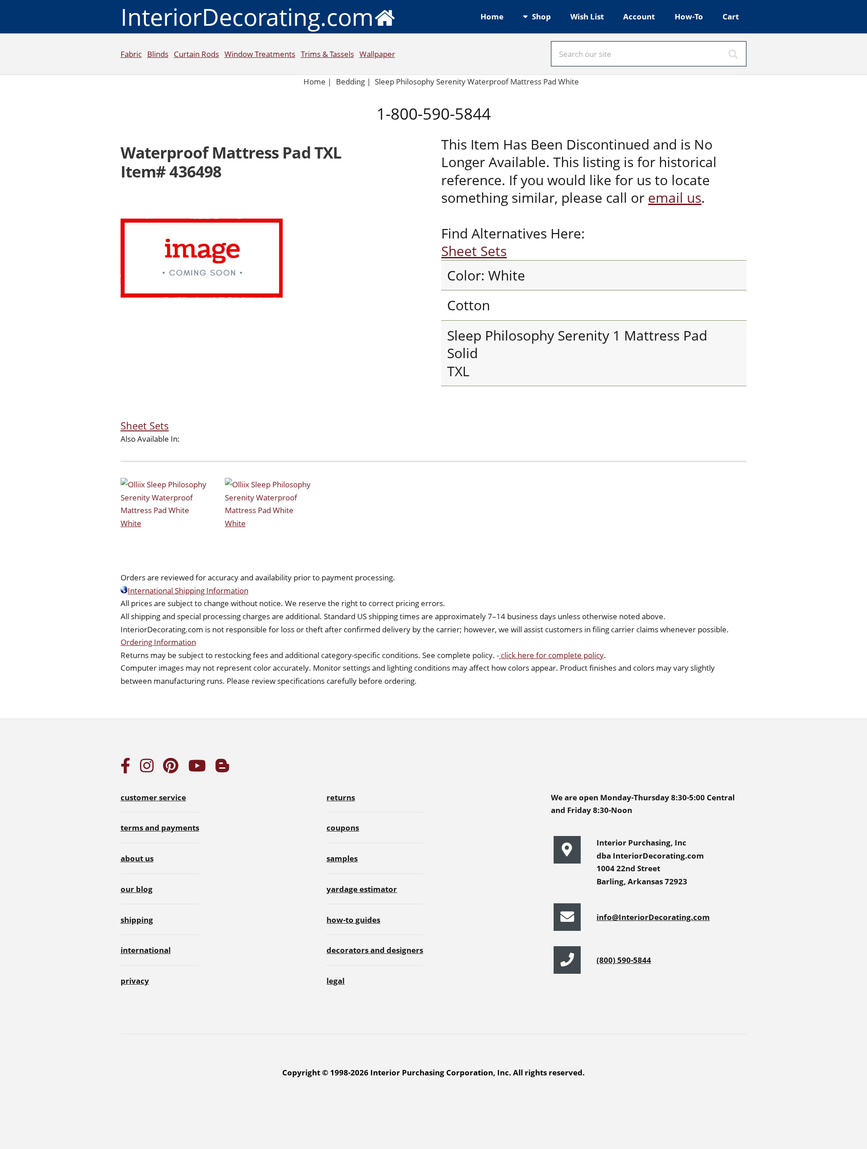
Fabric (131, 53)
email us (674, 197)
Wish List (587, 16)
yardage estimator (361, 888)
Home (491, 16)
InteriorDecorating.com (247, 16)
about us (137, 858)
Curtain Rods (196, 53)
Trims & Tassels (327, 53)
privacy (135, 980)
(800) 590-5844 (624, 959)
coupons (342, 827)
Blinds (157, 53)
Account (639, 16)
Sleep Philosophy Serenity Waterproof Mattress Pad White (477, 81)
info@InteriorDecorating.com (653, 916)
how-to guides (353, 919)
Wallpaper (377, 53)
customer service (153, 797)
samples (342, 858)
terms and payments (160, 827)
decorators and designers (374, 949)
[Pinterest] (170, 768)
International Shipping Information (188, 590)
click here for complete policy (551, 654)
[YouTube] (197, 768)
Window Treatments (259, 53)
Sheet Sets (474, 251)
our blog (137, 888)
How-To (689, 16)
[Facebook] (126, 768)
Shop (541, 16)
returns (340, 797)
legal (335, 980)
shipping (137, 919)
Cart (730, 16)
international (146, 949)
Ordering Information (158, 641)
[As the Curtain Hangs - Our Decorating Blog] (222, 768)
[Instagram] (147, 768)
